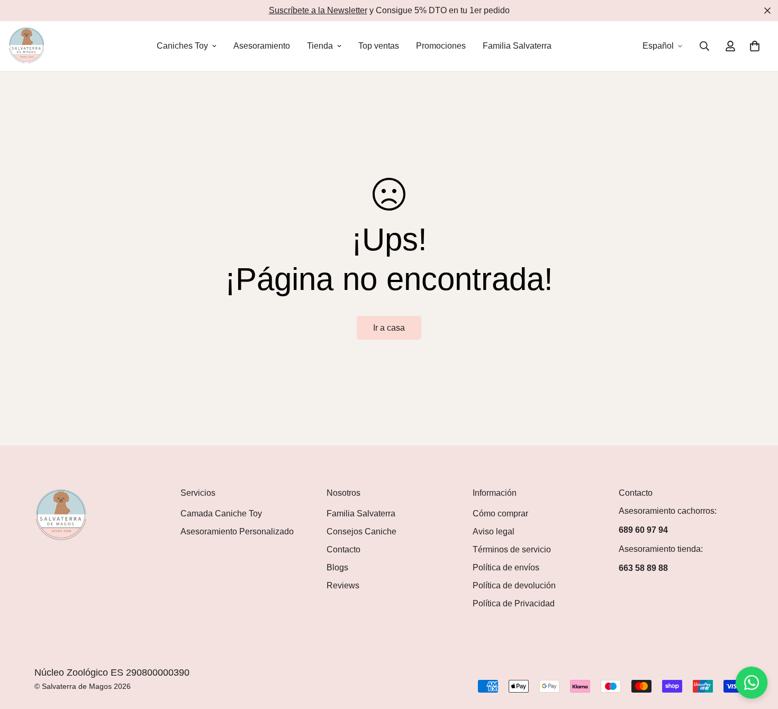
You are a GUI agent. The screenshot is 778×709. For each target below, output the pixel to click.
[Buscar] (704, 46)
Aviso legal (493, 531)
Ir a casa (389, 327)
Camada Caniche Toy (221, 513)
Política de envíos (506, 567)
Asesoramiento (261, 45)
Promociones (441, 45)
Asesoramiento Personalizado (237, 531)
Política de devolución (514, 585)
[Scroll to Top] (757, 651)
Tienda (320, 45)
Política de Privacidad (514, 603)
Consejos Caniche (361, 531)
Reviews (343, 585)
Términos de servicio (512, 549)
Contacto (343, 549)
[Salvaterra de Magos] (26, 46)
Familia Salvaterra (517, 45)
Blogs (337, 567)
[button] (755, 46)
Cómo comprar (500, 513)
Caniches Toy (182, 45)
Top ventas (378, 45)
